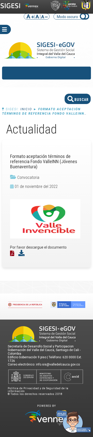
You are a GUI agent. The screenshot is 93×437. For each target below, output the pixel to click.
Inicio (26, 109)
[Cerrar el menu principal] (81, 73)
